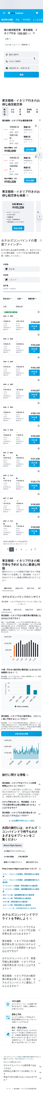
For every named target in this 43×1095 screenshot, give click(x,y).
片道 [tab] (37, 110)
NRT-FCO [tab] (8, 588)
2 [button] (16, 549)
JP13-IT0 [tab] (6, 609)
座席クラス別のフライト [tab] (13, 862)
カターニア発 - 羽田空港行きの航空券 (17, 905)
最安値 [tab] (4, 111)
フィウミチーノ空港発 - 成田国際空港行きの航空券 (21, 890)
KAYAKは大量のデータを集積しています (20, 1072)
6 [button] (31, 549)
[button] (4, 13)
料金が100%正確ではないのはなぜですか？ (20, 1078)
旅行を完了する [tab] (32, 862)
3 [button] (21, 549)
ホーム (9, 1089)
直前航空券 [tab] (29, 110)
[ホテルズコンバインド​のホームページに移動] (15, 12)
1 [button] (11, 549)
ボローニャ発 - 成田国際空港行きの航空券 (18, 895)
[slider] (40, 291)
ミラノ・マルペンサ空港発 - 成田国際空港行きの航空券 (21, 881)
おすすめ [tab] (12, 110)
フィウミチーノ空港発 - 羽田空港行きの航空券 (20, 885)
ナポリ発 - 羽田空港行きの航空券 (15, 901)
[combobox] (24, 269)
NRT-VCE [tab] (30, 588)
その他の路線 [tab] (9, 856)
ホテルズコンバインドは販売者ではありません (20, 1066)
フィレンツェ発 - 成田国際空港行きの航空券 (19, 908)
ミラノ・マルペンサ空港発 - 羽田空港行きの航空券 (21, 875)
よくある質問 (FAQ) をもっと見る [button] (21, 820)
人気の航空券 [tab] (23, 856)
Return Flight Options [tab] (13, 845)
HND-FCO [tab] (19, 588)
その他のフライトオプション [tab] (14, 851)
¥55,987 (22, 33)
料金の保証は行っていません (24, 1059)
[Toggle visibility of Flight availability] (21, 706)
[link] (18, 228)
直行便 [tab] (20, 111)
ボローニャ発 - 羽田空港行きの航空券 (17, 898)
